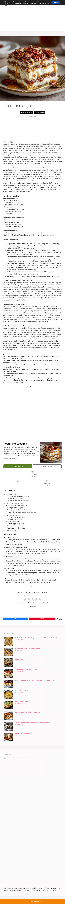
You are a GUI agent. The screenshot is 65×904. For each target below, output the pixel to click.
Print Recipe (40, 112)
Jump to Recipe (27, 112)
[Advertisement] (32, 19)
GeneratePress (37, 901)
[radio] (25, 599)
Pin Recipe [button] (48, 466)
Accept (56, 2)
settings (47, 3)
